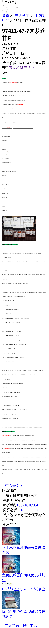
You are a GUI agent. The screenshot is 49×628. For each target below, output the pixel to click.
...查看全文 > (12, 486)
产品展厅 (21, 16)
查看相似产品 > (22, 68)
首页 (5, 16)
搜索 (17, 7)
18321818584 (27, 505)
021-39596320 (27, 510)
